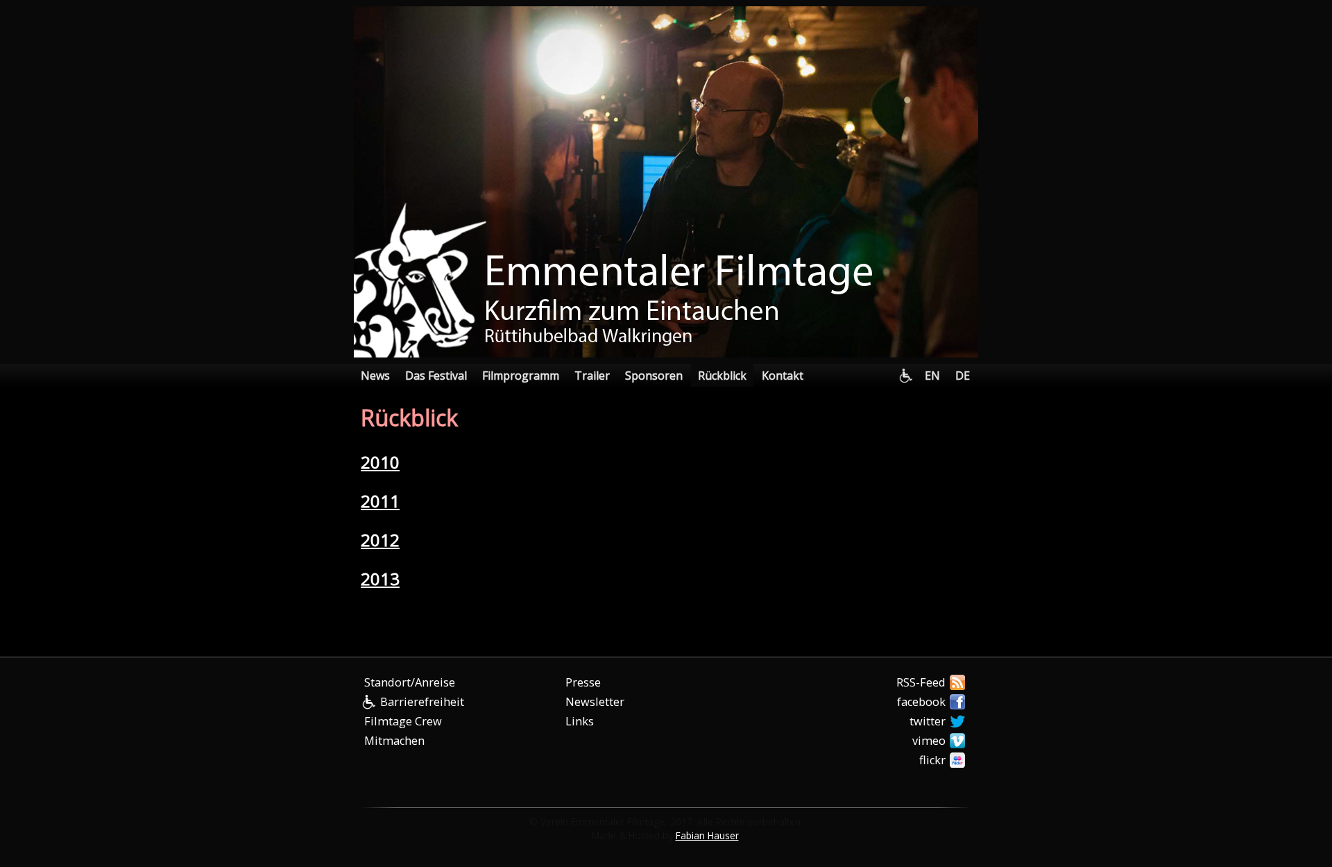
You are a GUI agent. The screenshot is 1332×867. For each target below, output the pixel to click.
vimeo (929, 740)
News (375, 375)
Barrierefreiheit (422, 701)
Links (579, 721)
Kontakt (782, 375)
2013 (380, 578)
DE (962, 375)
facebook (921, 701)
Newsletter (594, 701)
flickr (932, 760)
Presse (583, 682)
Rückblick (722, 375)
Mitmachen (394, 740)
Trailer (592, 375)
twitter (928, 721)
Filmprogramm (520, 375)
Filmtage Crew (403, 721)
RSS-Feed (921, 682)
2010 (380, 462)
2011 (380, 500)
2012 (380, 539)
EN (932, 375)
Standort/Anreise (409, 682)
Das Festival (436, 375)
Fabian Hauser (707, 835)
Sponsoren (654, 375)
